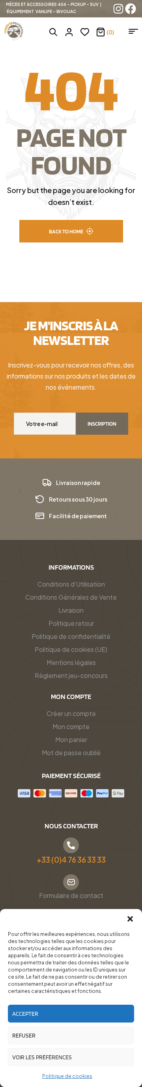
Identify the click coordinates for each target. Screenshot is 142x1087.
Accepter (25, 1013)
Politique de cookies (67, 1076)
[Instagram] (118, 8)
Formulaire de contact (71, 895)
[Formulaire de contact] (71, 882)
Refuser (24, 1035)
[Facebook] (130, 8)
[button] (130, 919)
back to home (66, 231)
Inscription (102, 423)
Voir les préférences (42, 1057)
